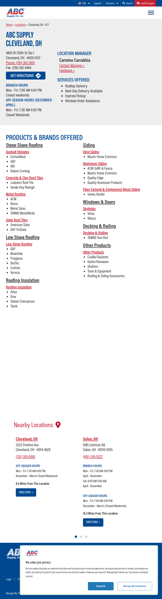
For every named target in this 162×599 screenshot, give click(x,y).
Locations (20, 25)
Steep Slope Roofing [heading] (24, 145)
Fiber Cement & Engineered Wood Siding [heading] (111, 189)
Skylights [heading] (89, 208)
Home (9, 25)
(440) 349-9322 (93, 456)
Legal (8, 579)
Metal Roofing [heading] (15, 194)
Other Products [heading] (97, 245)
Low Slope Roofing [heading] (23, 237)
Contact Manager (72, 65)
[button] (42, 145)
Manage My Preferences (18, 593)
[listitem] (38, 466)
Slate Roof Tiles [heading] (17, 219)
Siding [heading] (89, 145)
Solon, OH (90, 439)
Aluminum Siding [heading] (95, 163)
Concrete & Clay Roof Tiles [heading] (24, 177)
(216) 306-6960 (25, 456)
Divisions (110, 3)
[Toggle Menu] (151, 13)
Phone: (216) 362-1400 (20, 62)
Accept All (100, 586)
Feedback (67, 70)
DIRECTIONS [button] (26, 492)
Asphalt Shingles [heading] (17, 151)
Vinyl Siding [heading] (91, 151)
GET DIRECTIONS (22, 75)
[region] (89, 570)
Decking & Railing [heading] (99, 226)
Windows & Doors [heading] (99, 201)
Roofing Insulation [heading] (22, 280)
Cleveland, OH (27, 439)
